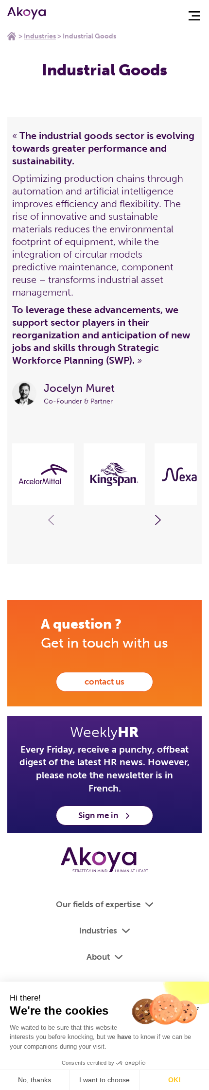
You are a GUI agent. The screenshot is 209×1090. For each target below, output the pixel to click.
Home (11, 36)
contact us (104, 681)
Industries (40, 36)
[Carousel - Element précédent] (51, 520)
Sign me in (98, 815)
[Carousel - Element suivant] (158, 520)
